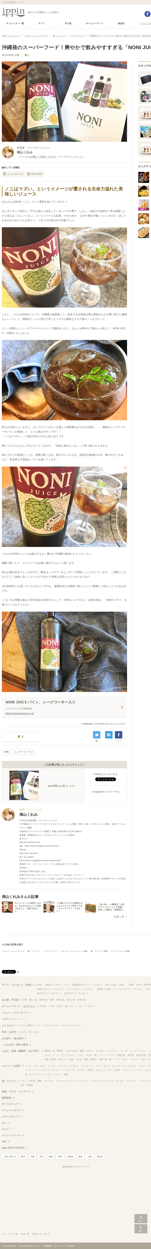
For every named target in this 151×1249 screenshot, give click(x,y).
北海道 (70, 1156)
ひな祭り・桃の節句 (12, 1038)
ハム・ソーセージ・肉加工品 (112, 1055)
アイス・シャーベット (133, 1070)
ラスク (142, 1066)
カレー (125, 1059)
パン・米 (123, 1051)
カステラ (81, 1070)
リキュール (131, 1081)
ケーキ (28, 1066)
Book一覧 (25, 1234)
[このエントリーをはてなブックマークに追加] (109, 734)
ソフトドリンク (50, 951)
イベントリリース (11, 1135)
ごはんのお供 (71, 1051)
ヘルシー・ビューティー (13, 951)
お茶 (22, 1085)
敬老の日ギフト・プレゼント (50, 989)
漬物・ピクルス (87, 1051)
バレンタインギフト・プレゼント (128, 989)
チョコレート (87, 1066)
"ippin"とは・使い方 (41, 1234)
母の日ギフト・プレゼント (49, 993)
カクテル (120, 1081)
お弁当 (79, 1059)
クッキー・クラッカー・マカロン (63, 1066)
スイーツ (22, 1019)
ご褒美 (131, 985)
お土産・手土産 (10, 999)
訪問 (25, 1000)
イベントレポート (11, 1110)
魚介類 (131, 1055)
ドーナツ (29, 1070)
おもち (36, 1032)
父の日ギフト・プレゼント (76, 993)
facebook (147, 14)
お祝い (40, 985)
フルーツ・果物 (61, 1074)
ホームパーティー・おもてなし (18, 1006)
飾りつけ (69, 1006)
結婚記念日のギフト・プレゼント (87, 985)
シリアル (113, 1051)
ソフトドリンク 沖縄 (120, 951)
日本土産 (81, 1000)
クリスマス (8, 1025)
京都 (32, 1156)
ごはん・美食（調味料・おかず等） (21, 1051)
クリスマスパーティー (71, 1025)
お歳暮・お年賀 (104, 989)
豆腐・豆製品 (50, 1059)
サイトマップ (60, 1246)
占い (4, 1122)
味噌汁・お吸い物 (99, 1059)
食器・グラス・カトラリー (16, 1091)
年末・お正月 (9, 1032)
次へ (140, 1218)
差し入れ (33, 1000)
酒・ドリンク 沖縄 (99, 951)
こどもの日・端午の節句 (15, 1044)
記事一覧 (119, 916)
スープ (117, 1059)
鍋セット (63, 1059)
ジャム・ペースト (138, 1051)
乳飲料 (30, 1085)
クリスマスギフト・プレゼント (80, 989)
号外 (4, 1141)
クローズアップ (10, 1116)
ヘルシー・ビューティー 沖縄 (73, 951)
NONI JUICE (37, 174)
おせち (23, 1032)
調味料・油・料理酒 (53, 1051)
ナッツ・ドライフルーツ (64, 1055)
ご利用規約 (47, 1246)
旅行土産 (71, 1000)
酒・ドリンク (33, 951)
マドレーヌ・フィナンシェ (48, 1070)
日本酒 (32, 1081)
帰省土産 (60, 1000)
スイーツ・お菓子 (11, 1066)
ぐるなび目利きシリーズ (29, 1246)
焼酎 (39, 1081)
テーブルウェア (10, 1104)
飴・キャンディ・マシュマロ (38, 1074)
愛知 (60, 1156)
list (97, 740)
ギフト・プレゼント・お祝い (17, 984)
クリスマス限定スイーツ (29, 1025)
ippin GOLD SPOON (13, 1147)
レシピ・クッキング (85, 1006)
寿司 (86, 1059)
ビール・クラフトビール (102, 1081)
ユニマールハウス (15, 174)
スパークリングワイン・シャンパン (72, 1081)
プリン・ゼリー (103, 1066)
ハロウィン (8, 1019)
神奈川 (100, 1156)
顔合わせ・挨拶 (47, 1000)
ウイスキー (49, 1081)
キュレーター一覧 (10, 1234)
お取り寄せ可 (10, 1156)
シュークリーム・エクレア (124, 1066)
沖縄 (6, 751)
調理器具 (6, 1097)
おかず (89, 1055)
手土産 (43, 1006)
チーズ (47, 1055)
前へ (140, 1228)
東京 (23, 1156)
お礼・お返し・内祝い (115, 985)
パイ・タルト (40, 1066)
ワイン (23, 1081)
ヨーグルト (101, 1051)
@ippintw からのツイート (75, 1166)
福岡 (51, 1156)
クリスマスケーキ (51, 1025)
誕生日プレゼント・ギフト (58, 985)
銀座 (80, 1156)
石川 (42, 1156)
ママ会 (51, 1006)
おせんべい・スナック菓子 (108, 1070)
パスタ (81, 1055)
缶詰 (71, 1059)
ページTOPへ (140, 1240)
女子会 (60, 1006)
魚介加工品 (141, 1055)
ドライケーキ (68, 1070)
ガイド (5, 1129)
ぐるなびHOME (9, 1246)
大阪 (90, 1156)
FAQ (70, 1246)
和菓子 (90, 1070)
